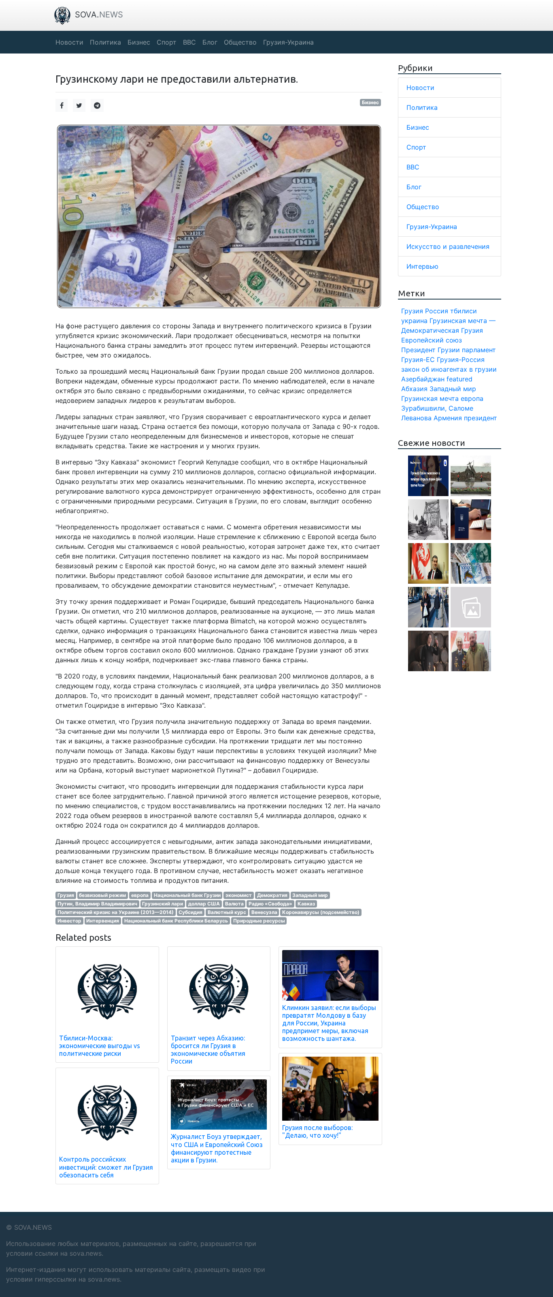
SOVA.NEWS (33, 1227)
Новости (420, 87)
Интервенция (102, 921)
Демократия (272, 895)
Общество (422, 207)
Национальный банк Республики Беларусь (176, 921)
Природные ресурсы (259, 921)
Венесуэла (264, 912)
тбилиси (463, 311)
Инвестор (69, 921)
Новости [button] (69, 42)
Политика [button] (105, 42)
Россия (436, 311)
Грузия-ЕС (418, 359)
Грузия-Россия (461, 359)
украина (414, 321)
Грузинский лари (162, 904)
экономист (238, 895)
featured (459, 379)
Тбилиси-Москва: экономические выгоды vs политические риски (99, 1045)
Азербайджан (423, 379)
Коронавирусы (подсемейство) (320, 912)
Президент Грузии (430, 350)
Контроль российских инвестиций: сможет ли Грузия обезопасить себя (106, 1167)
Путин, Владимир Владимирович (97, 904)
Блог (413, 187)
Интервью (422, 266)
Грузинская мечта (430, 398)
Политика (422, 107)
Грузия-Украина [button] (288, 42)
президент (480, 418)
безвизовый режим (102, 895)
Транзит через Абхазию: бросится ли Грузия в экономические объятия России (208, 1049)
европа (140, 895)
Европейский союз (431, 340)
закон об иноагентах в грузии (449, 369)
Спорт (416, 147)
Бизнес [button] (139, 42)
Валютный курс (227, 912)
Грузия (65, 895)
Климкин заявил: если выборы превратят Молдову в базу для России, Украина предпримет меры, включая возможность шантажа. (329, 1023)
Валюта (234, 904)
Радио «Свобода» (270, 904)
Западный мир (310, 895)
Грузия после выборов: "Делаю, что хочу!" (317, 1131)
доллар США (204, 904)
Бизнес (370, 102)
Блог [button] (209, 42)
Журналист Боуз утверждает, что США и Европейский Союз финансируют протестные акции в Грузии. (217, 1148)
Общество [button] (240, 42)
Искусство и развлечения (447, 246)
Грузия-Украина (431, 227)
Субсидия (190, 912)
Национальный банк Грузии (187, 895)
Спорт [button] (167, 42)
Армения (448, 418)
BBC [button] (189, 42)
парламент (479, 350)
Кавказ (306, 904)
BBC (412, 167)
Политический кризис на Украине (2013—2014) (115, 912)
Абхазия (414, 389)
